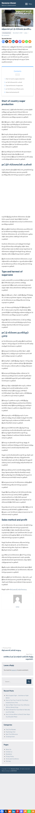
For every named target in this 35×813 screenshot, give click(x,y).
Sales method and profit (12, 92)
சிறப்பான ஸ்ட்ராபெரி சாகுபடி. (18, 589)
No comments (5, 35)
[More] (29, 41)
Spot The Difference (12, 734)
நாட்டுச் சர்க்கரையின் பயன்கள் (14, 82)
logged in (14, 670)
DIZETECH (14, 770)
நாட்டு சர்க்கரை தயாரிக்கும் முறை (15, 89)
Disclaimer (9, 754)
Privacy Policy (10, 756)
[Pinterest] (16, 41)
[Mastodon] (19, 41)
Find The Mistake (11, 729)
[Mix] (23, 41)
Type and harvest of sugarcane (14, 85)
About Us (8, 749)
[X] (6, 41)
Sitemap (8, 761)
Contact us (9, 751)
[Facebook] (3, 41)
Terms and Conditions (12, 759)
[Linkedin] (13, 41)
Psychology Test (10, 732)
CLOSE (17, 74)
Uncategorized (6, 33)
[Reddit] (9, 41)
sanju (25, 33)
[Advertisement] (17, 195)
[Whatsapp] (26, 41)
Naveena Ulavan (9, 3)
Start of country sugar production (15, 79)
